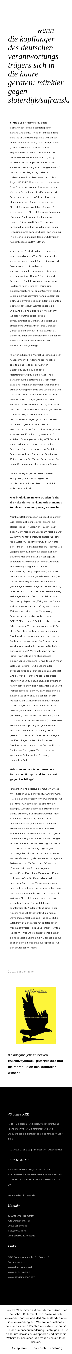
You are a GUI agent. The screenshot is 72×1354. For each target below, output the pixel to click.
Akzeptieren (20, 1348)
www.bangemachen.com (21, 1277)
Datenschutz (55, 1149)
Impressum (40, 1149)
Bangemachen (38, 107)
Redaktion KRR (19, 112)
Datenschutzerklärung (48, 1348)
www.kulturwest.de (19, 1272)
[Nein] (67, 1330)
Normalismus (54, 107)
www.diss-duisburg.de (20, 1267)
